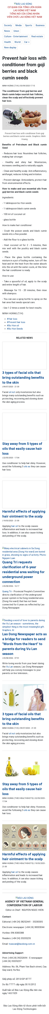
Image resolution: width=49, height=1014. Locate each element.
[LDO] (24, 356)
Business (40, 25)
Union (16, 31)
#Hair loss (12, 319)
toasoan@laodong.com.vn (22, 944)
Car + (27, 42)
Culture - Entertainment (16, 36)
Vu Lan (9, 666)
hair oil (14, 526)
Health (7, 42)
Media (18, 25)
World (17, 42)
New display (10, 47)
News (7, 31)
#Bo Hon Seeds (15, 328)
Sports (28, 25)
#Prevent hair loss (16, 322)
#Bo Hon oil (13, 325)
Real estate (37, 36)
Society (8, 25)
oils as (27, 466)
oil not (12, 392)
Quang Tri (7, 591)
